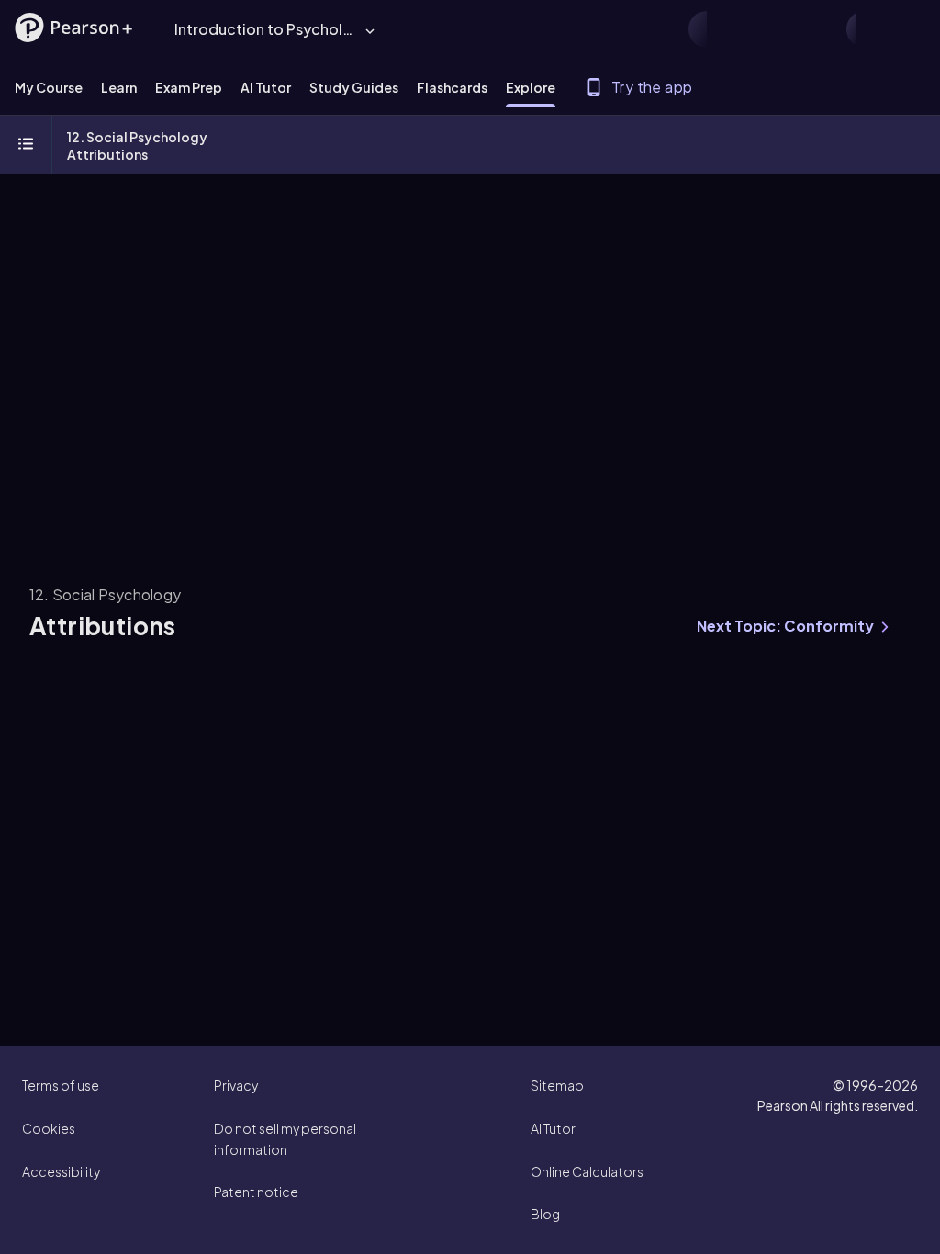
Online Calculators (587, 1171)
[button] (73, 27)
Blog (545, 1213)
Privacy (236, 1085)
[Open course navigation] (26, 145)
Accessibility (61, 1171)
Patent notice (256, 1191)
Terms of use (60, 1085)
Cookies (48, 1128)
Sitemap (557, 1085)
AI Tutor (553, 1128)
